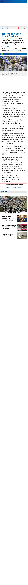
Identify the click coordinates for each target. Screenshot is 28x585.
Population (20, 50)
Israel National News (6, 31)
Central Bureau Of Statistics (9, 50)
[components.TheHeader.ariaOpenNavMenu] (4, 1)
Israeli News (14, 31)
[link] (13, 205)
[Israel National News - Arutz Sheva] (15, 1)
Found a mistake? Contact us (13, 187)
